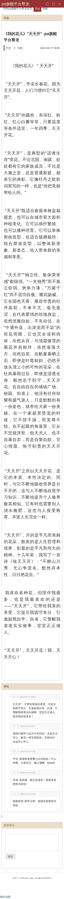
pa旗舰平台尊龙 (15, 3)
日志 (37, 8)
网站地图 (5, 897)
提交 (10, 856)
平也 (8, 48)
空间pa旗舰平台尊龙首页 (17, 8)
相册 (45, 8)
